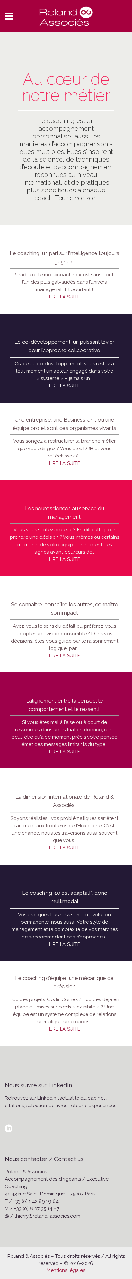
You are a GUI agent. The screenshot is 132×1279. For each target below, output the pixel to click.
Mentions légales (66, 1270)
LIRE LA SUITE (64, 297)
